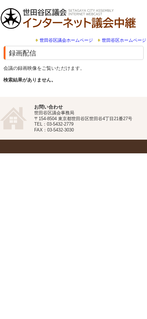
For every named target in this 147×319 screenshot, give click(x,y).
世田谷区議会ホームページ (66, 40)
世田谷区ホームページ (124, 40)
